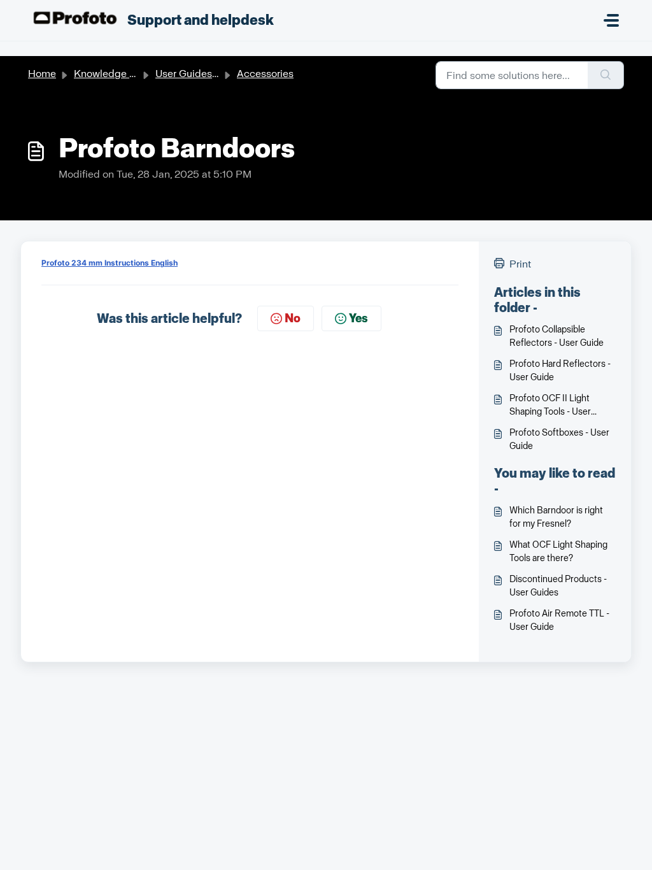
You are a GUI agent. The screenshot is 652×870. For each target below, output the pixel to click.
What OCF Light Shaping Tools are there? (558, 551)
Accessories (265, 74)
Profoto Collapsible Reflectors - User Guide (556, 336)
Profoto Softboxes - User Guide (559, 439)
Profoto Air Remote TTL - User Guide (559, 620)
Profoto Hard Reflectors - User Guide (560, 371)
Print (520, 264)
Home (42, 74)
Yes (358, 318)
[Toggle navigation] (611, 20)
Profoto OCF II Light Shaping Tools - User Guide (550, 405)
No (293, 318)
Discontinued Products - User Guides (558, 586)
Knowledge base (113, 74)
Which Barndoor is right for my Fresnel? (556, 517)
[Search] (606, 75)
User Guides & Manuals (209, 74)
